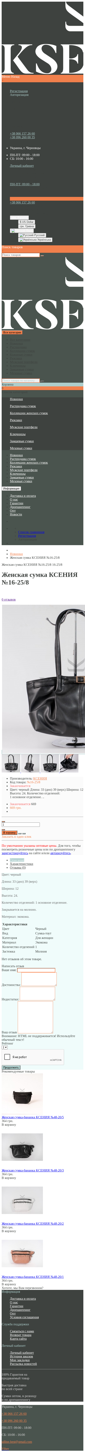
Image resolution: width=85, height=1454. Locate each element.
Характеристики (21, 864)
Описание (17, 860)
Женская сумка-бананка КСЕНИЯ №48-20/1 (33, 1277)
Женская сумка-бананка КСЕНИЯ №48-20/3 (33, 1170)
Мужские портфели (24, 362)
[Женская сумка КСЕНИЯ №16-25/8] (11, 771)
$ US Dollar (26, 222)
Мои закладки (20, 1360)
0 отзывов (9, 599)
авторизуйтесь (60, 853)
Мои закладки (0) (30, 169)
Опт (13, 510)
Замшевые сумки (22, 369)
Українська (44, 239)
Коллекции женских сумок (29, 413)
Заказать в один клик (16, 836)
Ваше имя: (9, 970)
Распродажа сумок (23, 406)
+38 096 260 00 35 (22, 137)
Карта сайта (18, 1338)
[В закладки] (19, 833)
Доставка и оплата (23, 496)
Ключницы (18, 365)
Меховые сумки (21, 373)
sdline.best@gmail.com (17, 1441)
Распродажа (18, 347)
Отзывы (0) (18, 867)
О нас (14, 499)
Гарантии (16, 503)
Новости (16, 514)
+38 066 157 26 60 (22, 133)
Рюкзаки (16, 358)
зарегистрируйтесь (15, 853)
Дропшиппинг (20, 507)
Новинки (16, 343)
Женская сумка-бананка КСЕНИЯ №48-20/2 (33, 1223)
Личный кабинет (22, 1352)
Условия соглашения (24, 1317)
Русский (39, 235)
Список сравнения (31, 173)
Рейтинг (7, 1043)
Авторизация (19, 94)
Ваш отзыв (9, 1032)
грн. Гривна (27, 226)
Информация (11, 488)
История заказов (21, 1356)
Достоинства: (11, 985)
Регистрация (19, 91)
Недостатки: (10, 999)
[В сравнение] (24, 833)
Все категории (20, 339)
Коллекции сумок (22, 351)
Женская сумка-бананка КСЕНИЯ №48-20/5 (33, 1117)
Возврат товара (20, 1335)
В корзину (9, 832)
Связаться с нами (22, 1331)
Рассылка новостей (23, 1364)
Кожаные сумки (21, 354)
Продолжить (11, 1067)
